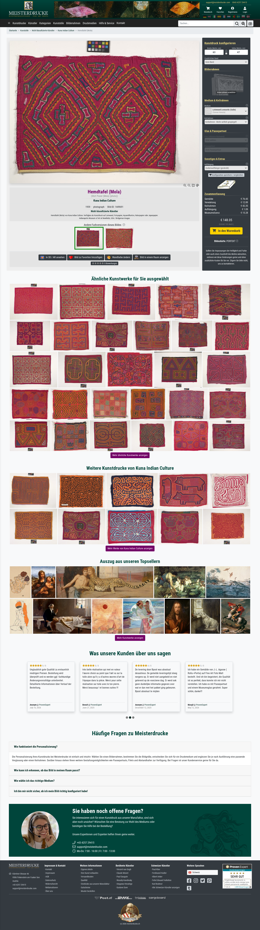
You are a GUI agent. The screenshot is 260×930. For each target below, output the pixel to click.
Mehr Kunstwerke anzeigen (130, 637)
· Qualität (83, 880)
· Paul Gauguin (122, 876)
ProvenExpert (40, 705)
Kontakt (121, 23)
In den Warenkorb (228, 231)
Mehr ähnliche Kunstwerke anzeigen (130, 455)
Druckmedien (90, 23)
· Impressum (50, 873)
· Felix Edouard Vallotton (161, 880)
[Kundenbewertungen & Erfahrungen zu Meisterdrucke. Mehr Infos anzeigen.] (237, 876)
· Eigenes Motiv (86, 869)
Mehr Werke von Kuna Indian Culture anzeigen (130, 548)
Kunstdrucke (19, 23)
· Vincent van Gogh (123, 869)
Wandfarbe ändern (120, 257)
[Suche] (237, 23)
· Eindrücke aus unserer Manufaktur (94, 884)
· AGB (47, 876)
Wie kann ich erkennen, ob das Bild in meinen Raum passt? (47, 770)
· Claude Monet (122, 873)
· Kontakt (48, 869)
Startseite (13, 30)
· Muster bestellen (87, 891)
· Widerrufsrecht (51, 884)
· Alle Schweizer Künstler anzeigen (165, 887)
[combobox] (226, 62)
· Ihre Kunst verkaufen (89, 873)
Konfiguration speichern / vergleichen (227, 175)
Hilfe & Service (106, 23)
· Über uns (49, 891)
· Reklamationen (51, 887)
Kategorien (45, 23)
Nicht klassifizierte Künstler (43, 30)
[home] (9, 23)
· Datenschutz (50, 880)
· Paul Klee (155, 869)
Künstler (32, 23)
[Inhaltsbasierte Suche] (243, 23)
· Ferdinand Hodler (159, 873)
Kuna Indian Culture (66, 30)
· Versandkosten (86, 876)
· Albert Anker (156, 876)
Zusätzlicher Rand (211, 58)
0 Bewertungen (110, 263)
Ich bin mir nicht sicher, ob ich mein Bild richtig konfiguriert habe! (51, 791)
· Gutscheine (85, 887)
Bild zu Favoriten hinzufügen (87, 257)
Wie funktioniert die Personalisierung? (35, 746)
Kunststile (58, 23)
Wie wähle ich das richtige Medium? (34, 780)
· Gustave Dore (122, 887)
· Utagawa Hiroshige (124, 884)
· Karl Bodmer (156, 884)
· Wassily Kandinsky (124, 880)
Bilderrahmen (73, 23)
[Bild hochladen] (250, 23)
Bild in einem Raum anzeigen (153, 257)
